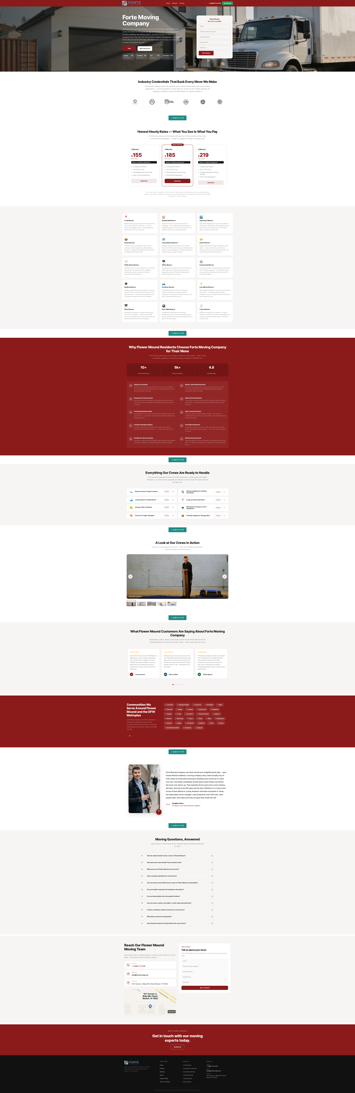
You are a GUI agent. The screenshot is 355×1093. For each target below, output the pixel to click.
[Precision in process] (131, 603)
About (168, 3)
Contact (181, 3)
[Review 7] (180, 684)
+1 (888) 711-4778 (215, 3)
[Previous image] (130, 576)
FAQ (129, 48)
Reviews (174, 3)
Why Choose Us (145, 48)
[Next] (187, 685)
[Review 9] (183, 684)
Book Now (144, 181)
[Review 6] (179, 684)
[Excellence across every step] (172, 603)
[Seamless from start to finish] (141, 603)
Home (161, 1065)
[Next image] (224, 576)
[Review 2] (174, 684)
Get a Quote (227, 3)
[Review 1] (173, 684)
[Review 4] (176, 684)
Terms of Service (165, 1082)
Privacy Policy (164, 1078)
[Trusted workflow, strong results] (151, 603)
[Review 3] (175, 684)
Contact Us (177, 1047)
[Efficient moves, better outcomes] (161, 603)
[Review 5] (178, 684)
